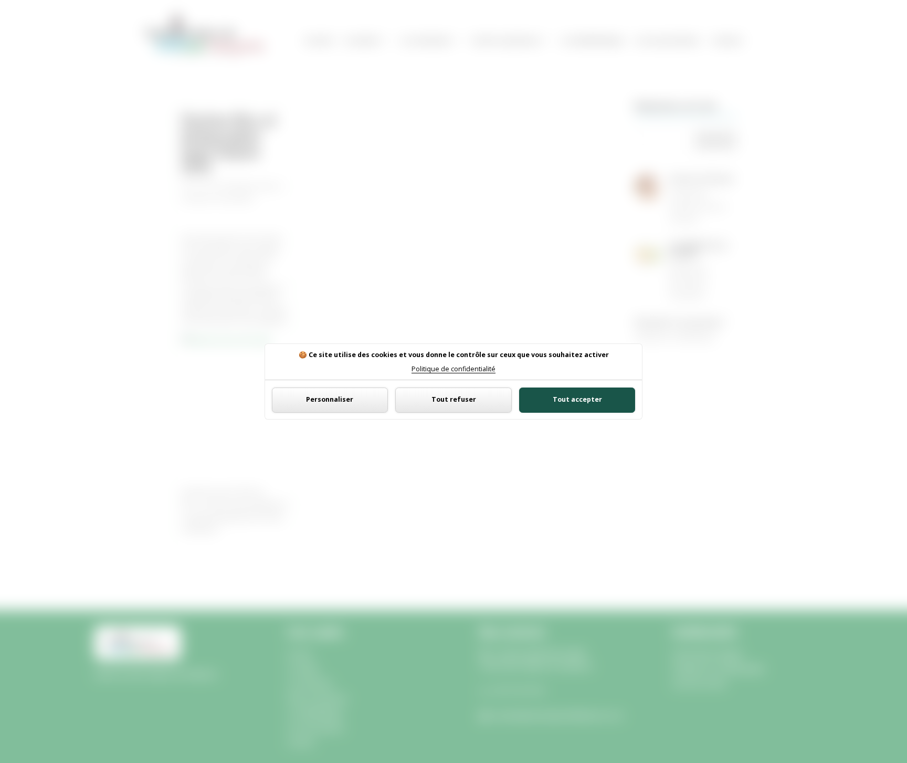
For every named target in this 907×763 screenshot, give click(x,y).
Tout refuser (453, 399)
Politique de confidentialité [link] (453, 369)
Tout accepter (577, 399)
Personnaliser (329, 399)
